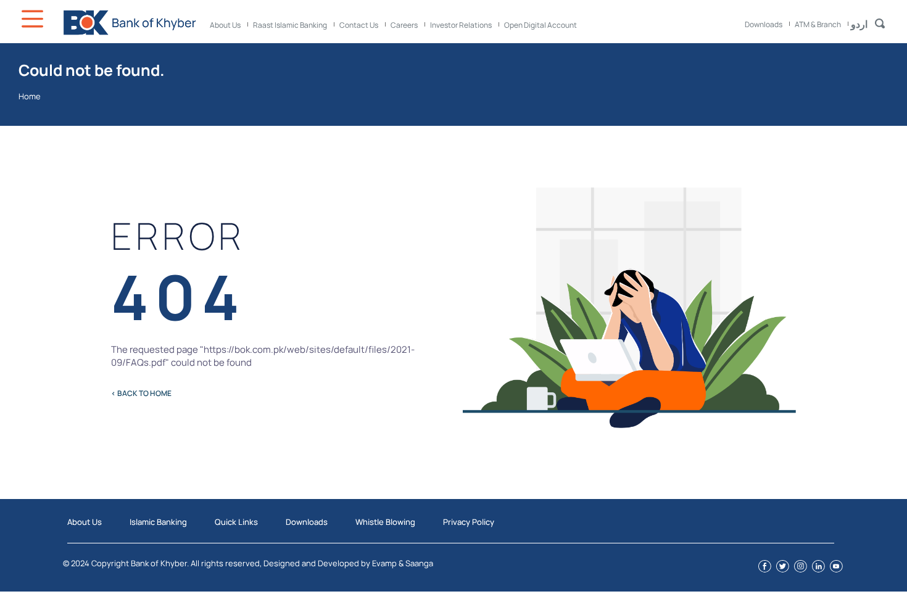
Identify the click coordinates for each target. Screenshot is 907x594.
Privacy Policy (468, 521)
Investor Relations (461, 25)
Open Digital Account (540, 25)
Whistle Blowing (385, 521)
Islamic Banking (158, 521)
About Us (225, 25)
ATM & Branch (818, 24)
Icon (34, 19)
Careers (404, 25)
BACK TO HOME (141, 393)
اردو (859, 24)
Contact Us (358, 25)
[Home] (129, 22)
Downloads (763, 24)
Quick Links (236, 521)
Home (30, 96)
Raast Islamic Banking (290, 25)
